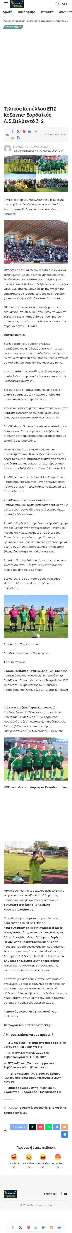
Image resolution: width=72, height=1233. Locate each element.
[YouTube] (65, 1194)
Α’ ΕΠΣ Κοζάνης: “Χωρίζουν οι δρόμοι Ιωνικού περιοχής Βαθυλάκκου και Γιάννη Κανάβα (32, 1078)
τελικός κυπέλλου (15, 1113)
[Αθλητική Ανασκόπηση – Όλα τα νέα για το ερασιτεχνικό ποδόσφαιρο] (10, 1194)
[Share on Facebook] (12, 131)
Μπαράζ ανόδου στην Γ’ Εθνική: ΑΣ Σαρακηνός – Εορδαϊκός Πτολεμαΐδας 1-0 (32, 1090)
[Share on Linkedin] (29, 131)
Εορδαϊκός (41, 1107)
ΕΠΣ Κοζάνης (13, 27)
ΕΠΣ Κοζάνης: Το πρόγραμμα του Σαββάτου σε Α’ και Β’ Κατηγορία (29, 1065)
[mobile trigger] (7, 4)
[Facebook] (61, 1194)
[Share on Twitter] (18, 131)
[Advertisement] (36, 67)
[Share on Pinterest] (24, 131)
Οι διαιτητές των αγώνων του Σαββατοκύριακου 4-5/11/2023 (26, 1055)
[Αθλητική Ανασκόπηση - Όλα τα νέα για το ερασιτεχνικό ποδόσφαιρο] (17, 4)
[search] (57, 4)
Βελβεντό (26, 1107)
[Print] (18, 138)
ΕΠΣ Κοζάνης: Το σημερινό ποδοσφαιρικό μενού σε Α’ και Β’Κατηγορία (35, 1045)
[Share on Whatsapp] (36, 1227)
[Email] (12, 138)
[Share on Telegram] (35, 131)
